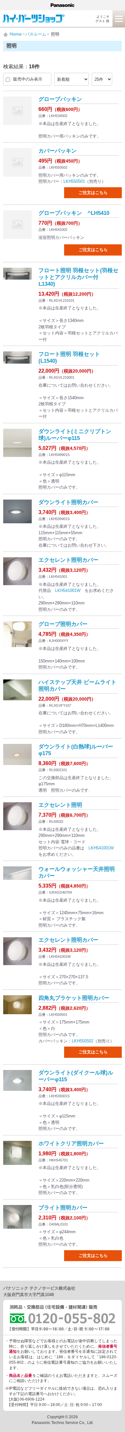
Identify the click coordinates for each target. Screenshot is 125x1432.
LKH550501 (74, 181)
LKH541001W (67, 590)
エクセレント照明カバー (68, 560)
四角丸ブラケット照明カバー (73, 998)
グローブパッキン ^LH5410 (73, 213)
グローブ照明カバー (63, 624)
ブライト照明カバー (63, 1208)
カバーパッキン (57, 151)
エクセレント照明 (60, 805)
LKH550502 (82, 1041)
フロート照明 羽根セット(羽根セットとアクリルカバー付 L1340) (78, 277)
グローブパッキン (60, 99)
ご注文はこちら (93, 192)
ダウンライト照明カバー (68, 502)
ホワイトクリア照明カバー (71, 1144)
